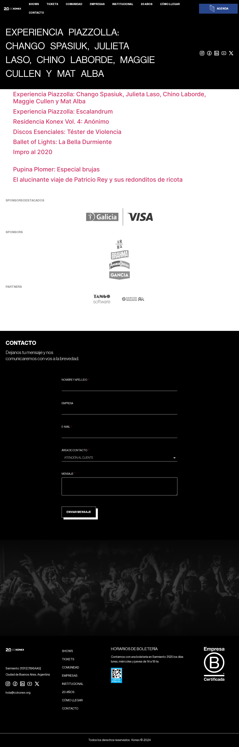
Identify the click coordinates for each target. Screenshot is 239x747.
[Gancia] (119, 279)
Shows (34, 4)
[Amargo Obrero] (119, 269)
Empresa (67, 403)
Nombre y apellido (75, 380)
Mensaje (68, 474)
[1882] (119, 248)
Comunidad (74, 4)
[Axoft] (101, 302)
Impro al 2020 (32, 152)
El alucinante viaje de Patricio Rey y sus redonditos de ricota (98, 179)
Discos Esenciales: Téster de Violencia (67, 131)
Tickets (52, 4)
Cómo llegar (170, 4)
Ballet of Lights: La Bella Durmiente (62, 141)
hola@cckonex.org (18, 692)
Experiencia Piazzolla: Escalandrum (63, 111)
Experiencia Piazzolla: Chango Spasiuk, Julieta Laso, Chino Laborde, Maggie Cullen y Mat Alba (109, 97)
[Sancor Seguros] (133, 302)
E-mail (66, 427)
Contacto (36, 13)
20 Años (147, 4)
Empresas (97, 4)
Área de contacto (75, 450)
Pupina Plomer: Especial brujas (56, 169)
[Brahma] (119, 258)
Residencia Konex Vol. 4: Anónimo (61, 121)
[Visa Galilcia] (119, 224)
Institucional (122, 4)
